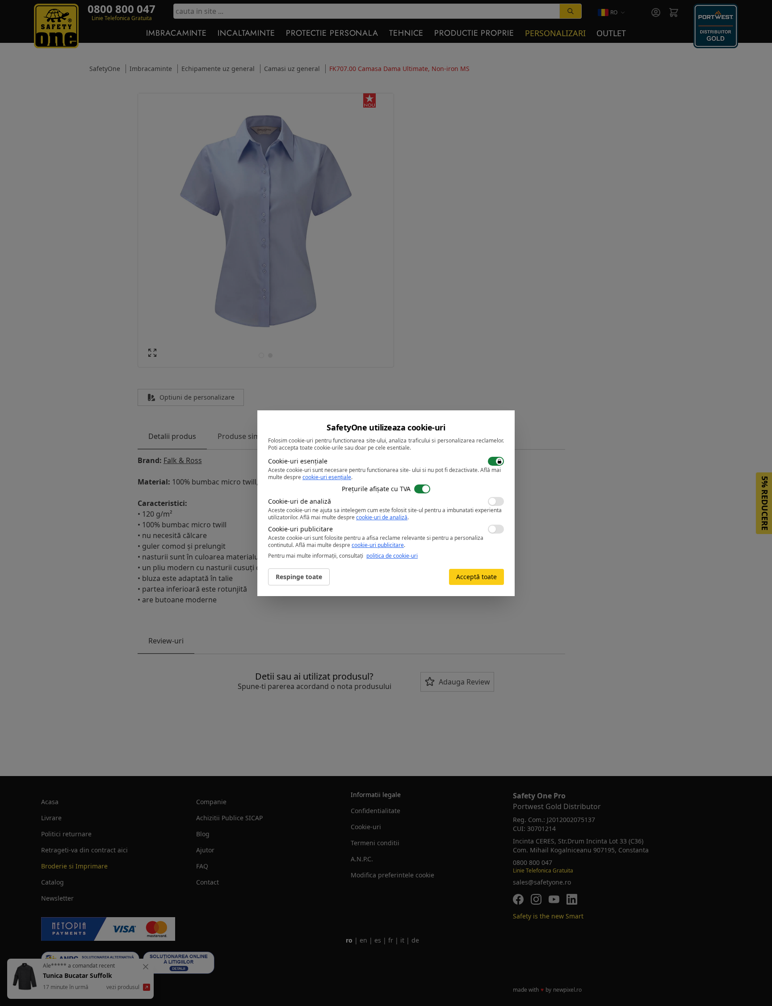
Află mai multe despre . (354, 517)
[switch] (496, 461)
